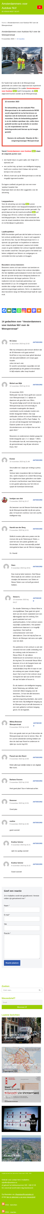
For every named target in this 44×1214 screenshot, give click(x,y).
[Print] (29, 310)
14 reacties (20, 39)
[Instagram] (24, 310)
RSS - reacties (10, 1212)
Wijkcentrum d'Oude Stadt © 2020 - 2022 (22, 1173)
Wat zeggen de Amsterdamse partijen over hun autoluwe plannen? (19, 1094)
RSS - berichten (11, 1205)
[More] (39, 310)
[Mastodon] (34, 310)
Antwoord (37, 342)
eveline (12, 821)
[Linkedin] (14, 310)
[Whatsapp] (19, 310)
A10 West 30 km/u (12, 1155)
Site (5, 924)
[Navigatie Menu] (39, 7)
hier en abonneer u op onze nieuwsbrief (20, 1197)
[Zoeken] (39, 990)
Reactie (7, 933)
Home (4, 23)
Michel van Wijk (16, 383)
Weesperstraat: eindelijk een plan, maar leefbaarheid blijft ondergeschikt (20, 1123)
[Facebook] (4, 310)
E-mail (7, 915)
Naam (7, 906)
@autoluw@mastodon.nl (24, 1194)
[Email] (9, 310)
